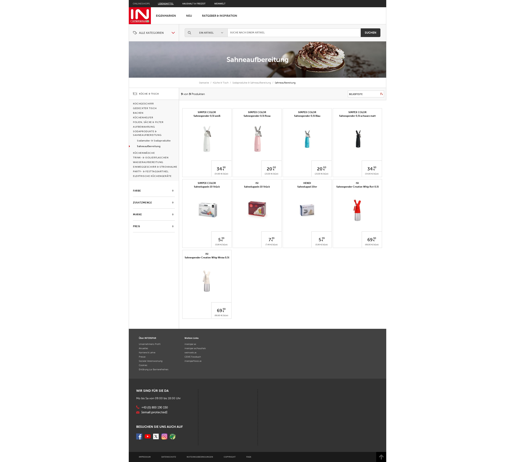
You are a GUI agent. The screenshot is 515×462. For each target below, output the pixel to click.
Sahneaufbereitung (258, 59)
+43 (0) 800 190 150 (154, 407)
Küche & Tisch (221, 82)
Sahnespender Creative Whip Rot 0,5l (357, 186)
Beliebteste (356, 94)
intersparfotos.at (193, 361)
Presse (142, 357)
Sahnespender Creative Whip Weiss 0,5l (207, 257)
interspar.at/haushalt (195, 348)
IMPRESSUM (145, 457)
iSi (257, 183)
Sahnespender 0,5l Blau (307, 115)
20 (269, 168)
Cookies (143, 365)
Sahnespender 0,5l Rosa (257, 115)
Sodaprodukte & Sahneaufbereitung (251, 82)
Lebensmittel (166, 3)
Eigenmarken (166, 15)
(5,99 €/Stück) (221, 244)
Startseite (204, 82)
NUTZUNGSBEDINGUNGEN (200, 457)
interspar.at (190, 344)
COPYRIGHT (230, 457)
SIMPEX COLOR (207, 112)
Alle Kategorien (151, 32)
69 (370, 239)
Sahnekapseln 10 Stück (207, 186)
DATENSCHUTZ (168, 457)
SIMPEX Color (257, 112)
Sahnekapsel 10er (307, 186)
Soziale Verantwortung (150, 361)
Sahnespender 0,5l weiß (207, 115)
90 (224, 167)
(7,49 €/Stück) (271, 244)
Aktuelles (143, 348)
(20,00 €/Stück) (271, 174)
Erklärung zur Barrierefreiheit (153, 369)
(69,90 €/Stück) (372, 244)
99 (222, 238)
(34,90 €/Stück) (221, 174)
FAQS (248, 457)
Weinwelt (220, 3)
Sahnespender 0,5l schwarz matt (357, 115)
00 (274, 167)
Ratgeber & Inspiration (219, 15)
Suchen (370, 32)
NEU (189, 15)
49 (273, 238)
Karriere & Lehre (147, 352)
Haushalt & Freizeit (194, 3)
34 (219, 168)
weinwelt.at (190, 352)
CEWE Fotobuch (192, 357)
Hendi (307, 183)
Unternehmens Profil (150, 344)
